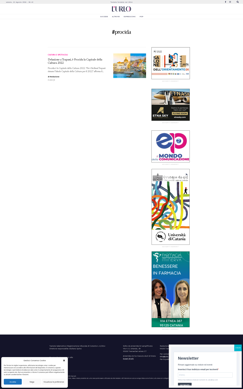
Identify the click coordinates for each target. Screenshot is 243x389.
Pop (141, 16)
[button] (64, 360)
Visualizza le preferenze (54, 382)
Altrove (116, 16)
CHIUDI (238, 348)
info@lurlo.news (166, 357)
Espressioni (130, 16)
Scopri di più (128, 359)
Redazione (54, 77)
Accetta (13, 382)
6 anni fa (51, 80)
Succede (104, 16)
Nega (32, 382)
